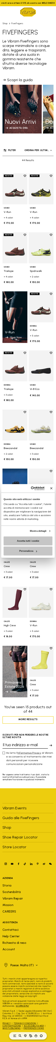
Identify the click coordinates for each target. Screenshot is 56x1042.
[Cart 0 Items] (36, 1036)
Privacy (6, 1023)
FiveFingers (17, 23)
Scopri (14, 691)
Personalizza (26, 551)
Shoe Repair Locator (20, 837)
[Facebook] (18, 863)
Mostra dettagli (38, 531)
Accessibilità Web (34, 1026)
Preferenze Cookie (33, 1028)
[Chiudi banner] (51, 488)
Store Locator (14, 847)
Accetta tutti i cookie (28, 541)
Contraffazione (11, 1026)
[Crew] (41, 661)
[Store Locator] (25, 1036)
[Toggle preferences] (41, 1036)
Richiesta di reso (14, 943)
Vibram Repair (12, 898)
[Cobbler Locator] (31, 1036)
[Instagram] (6, 863)
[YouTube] (12, 863)
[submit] (51, 745)
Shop (5, 23)
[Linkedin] (31, 863)
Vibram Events (14, 808)
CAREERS (9, 911)
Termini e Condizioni (25, 1023)
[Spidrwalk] (41, 247)
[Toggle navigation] (15, 1036)
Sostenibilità (11, 892)
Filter (12, 150)
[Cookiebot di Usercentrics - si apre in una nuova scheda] (32, 488)
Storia (7, 885)
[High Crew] (14, 602)
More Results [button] (28, 719)
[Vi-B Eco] (41, 365)
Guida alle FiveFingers (21, 818)
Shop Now (16, 337)
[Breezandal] (14, 425)
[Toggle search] (20, 1036)
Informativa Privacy (29, 752)
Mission (7, 905)
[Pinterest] (37, 863)
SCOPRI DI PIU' (22, 1006)
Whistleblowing (11, 1028)
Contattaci (10, 930)
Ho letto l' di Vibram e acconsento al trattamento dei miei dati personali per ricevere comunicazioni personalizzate (29, 758)
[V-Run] (14, 188)
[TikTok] (25, 863)
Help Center (11, 936)
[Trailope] (14, 247)
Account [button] (8, 949)
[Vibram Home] (28, 12)
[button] (20, 965)
